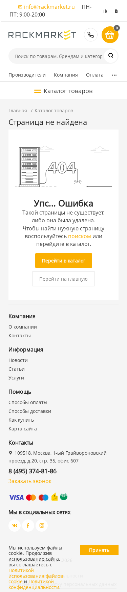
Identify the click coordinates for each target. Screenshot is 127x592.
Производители (27, 75)
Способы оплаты (27, 402)
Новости (18, 360)
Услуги (16, 377)
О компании (22, 326)
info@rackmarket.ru (49, 6)
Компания (66, 75)
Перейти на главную (63, 279)
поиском (79, 236)
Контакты (19, 335)
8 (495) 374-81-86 (91, 34)
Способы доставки (29, 411)
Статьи (16, 369)
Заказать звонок (29, 481)
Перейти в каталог (63, 260)
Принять (99, 550)
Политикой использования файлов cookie (35, 576)
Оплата (95, 75)
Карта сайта (22, 428)
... (114, 73)
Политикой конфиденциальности (33, 584)
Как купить (21, 420)
